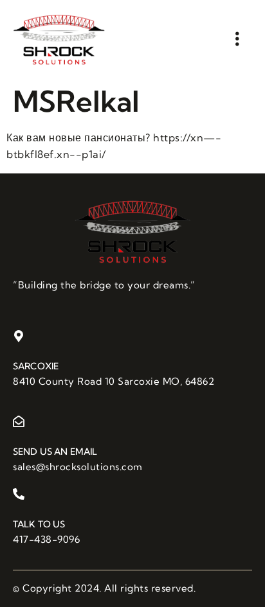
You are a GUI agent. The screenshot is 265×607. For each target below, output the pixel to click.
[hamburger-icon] (237, 38)
